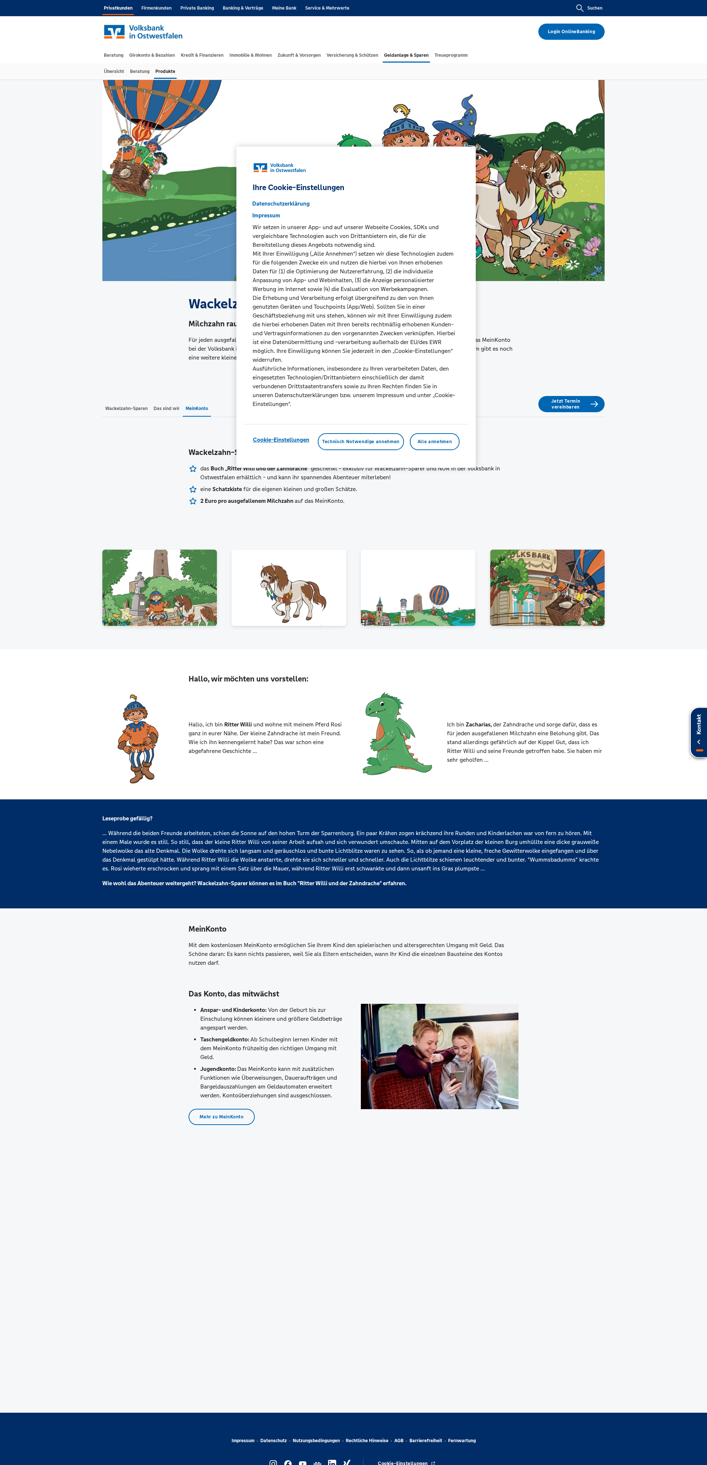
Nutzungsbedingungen (316, 1441)
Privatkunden (118, 8)
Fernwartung (462, 1441)
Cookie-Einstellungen (281, 439)
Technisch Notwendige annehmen (361, 441)
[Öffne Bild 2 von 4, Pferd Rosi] (289, 588)
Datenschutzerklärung (281, 203)
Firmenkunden (156, 8)
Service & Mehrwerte (327, 8)
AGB (399, 1441)
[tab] (113, 55)
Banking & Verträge (243, 8)
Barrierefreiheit (425, 1441)
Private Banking (197, 8)
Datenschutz (273, 1441)
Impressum (243, 1441)
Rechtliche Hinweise (367, 1441)
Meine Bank (284, 8)
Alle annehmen (435, 441)
